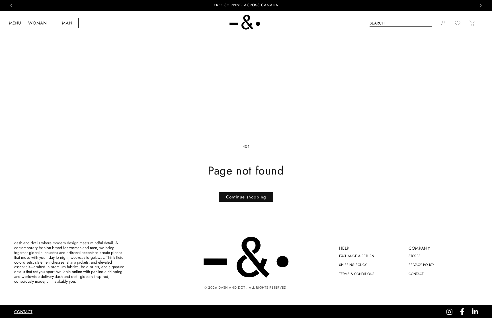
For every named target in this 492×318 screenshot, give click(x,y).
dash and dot (231, 287)
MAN (67, 23)
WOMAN (37, 23)
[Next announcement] (481, 5)
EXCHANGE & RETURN (356, 255)
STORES (415, 255)
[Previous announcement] (11, 5)
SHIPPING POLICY (353, 264)
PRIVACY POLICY (421, 264)
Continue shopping (246, 197)
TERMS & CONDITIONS (356, 273)
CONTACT (416, 273)
